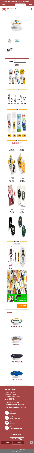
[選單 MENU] (31, 9)
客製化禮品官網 (15, 438)
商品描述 (11, 61)
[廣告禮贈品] (9, 9)
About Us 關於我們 (11, 389)
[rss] (31, 4)
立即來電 (6, 442)
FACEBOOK (18, 434)
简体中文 (4, 4)
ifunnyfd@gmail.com (14, 418)
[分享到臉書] (27, 4)
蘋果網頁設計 (23, 450)
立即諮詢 (21, 306)
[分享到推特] (29, 4)
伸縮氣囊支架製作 (17, 379)
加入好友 (18, 442)
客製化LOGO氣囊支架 (17, 362)
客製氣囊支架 (17, 344)
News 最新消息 (10, 399)
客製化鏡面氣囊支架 (17, 326)
